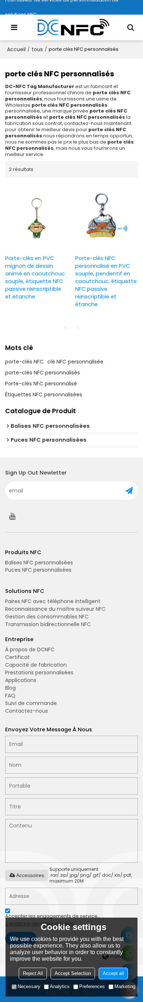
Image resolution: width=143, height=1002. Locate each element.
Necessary (29, 986)
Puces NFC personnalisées (38, 570)
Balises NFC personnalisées (39, 562)
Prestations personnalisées (39, 672)
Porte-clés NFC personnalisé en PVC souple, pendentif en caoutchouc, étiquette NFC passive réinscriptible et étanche (106, 281)
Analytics (60, 986)
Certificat (17, 657)
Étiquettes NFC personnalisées (43, 394)
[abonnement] (129, 490)
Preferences (92, 986)
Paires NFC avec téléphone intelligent (52, 601)
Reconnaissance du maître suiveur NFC (55, 609)
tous (37, 49)
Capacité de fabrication (36, 664)
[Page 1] (65, 327)
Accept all (113, 973)
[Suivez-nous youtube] (12, 516)
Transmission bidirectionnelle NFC (48, 624)
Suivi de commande (31, 703)
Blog (10, 688)
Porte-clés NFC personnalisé (41, 383)
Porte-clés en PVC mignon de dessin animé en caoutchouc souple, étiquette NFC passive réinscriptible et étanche (35, 277)
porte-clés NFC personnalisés (42, 372)
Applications (20, 680)
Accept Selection (73, 973)
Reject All (33, 973)
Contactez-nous (26, 711)
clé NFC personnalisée (75, 361)
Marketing (124, 986)
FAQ (10, 695)
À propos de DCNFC (30, 649)
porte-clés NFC (24, 361)
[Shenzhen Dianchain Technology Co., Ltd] (73, 27)
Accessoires (30, 875)
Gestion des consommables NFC (47, 616)
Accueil (16, 49)
